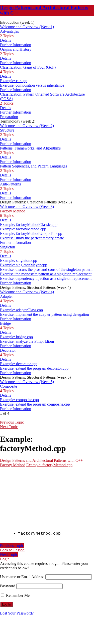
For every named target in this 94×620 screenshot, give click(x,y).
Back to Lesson (12, 550)
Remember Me (17, 595)
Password (7, 586)
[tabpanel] (47, 505)
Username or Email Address (22, 577)
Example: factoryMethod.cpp (49, 465)
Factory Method (12, 465)
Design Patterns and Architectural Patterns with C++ (41, 460)
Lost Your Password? (17, 613)
